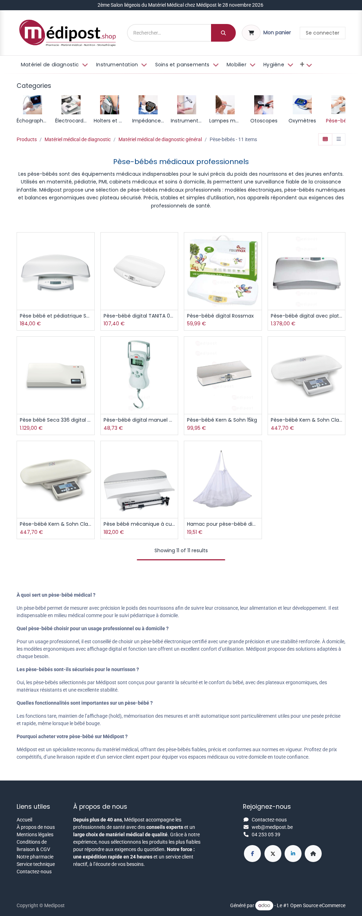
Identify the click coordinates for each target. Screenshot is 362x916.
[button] (90, 260)
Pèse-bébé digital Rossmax (220, 316)
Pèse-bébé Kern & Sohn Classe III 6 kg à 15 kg (56, 524)
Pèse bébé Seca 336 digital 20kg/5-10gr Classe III (56, 420)
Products (27, 139)
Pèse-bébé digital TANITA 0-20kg (139, 316)
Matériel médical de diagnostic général (160, 139)
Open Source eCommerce (317, 905)
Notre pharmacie (35, 857)
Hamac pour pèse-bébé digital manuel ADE (223, 524)
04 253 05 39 (266, 834)
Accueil (24, 819)
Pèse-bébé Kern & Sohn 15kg (222, 420)
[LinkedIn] (293, 853)
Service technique (36, 864)
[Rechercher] (223, 33)
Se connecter (322, 32)
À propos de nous (36, 827)
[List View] (338, 139)
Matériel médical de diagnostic (78, 139)
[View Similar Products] (90, 292)
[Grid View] (325, 139)
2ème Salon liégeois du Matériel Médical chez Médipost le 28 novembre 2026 (181, 5)
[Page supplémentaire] (313, 853)
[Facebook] (252, 853)
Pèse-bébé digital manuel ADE (139, 420)
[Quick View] (90, 244)
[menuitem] (54, 65)
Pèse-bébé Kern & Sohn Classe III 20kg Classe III (307, 420)
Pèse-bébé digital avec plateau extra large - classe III (307, 316)
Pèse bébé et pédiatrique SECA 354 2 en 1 (56, 316)
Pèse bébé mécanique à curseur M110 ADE (139, 524)
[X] (272, 853)
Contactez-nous (34, 871)
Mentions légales (35, 834)
